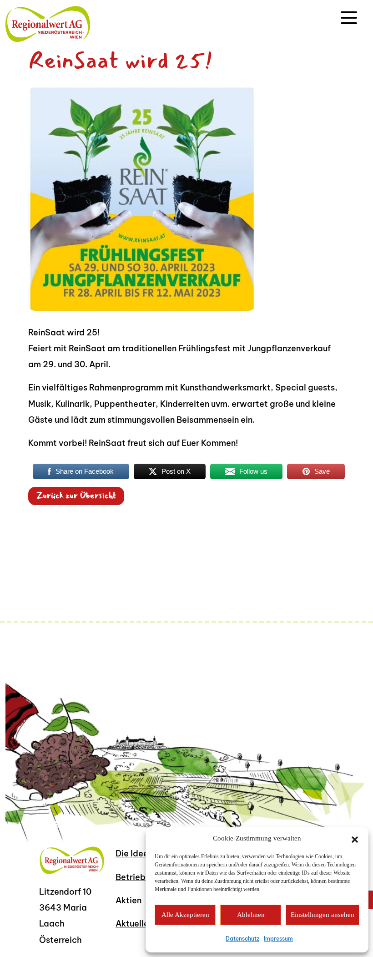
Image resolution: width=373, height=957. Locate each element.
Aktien (128, 900)
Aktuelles (134, 923)
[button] (354, 838)
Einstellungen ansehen (322, 914)
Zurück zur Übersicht (76, 496)
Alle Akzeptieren (185, 914)
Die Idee (132, 853)
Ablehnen (251, 914)
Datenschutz (242, 938)
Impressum (278, 938)
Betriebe (133, 877)
